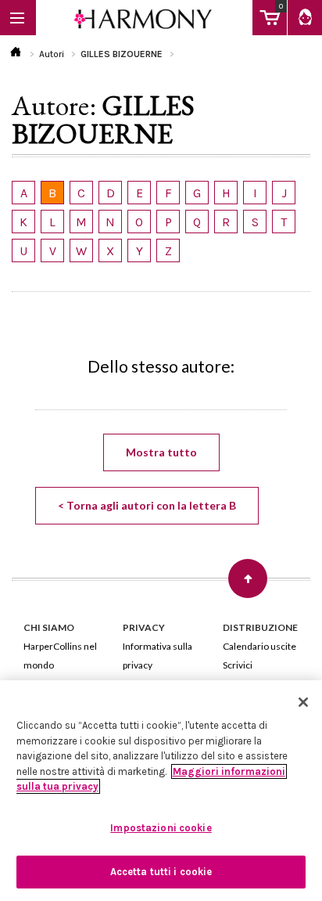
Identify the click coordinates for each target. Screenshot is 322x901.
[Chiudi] (303, 702)
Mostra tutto (161, 452)
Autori (51, 54)
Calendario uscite (259, 646)
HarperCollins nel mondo (60, 655)
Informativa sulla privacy (157, 655)
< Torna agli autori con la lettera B (147, 505)
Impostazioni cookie (160, 828)
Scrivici (237, 665)
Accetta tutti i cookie (161, 872)
